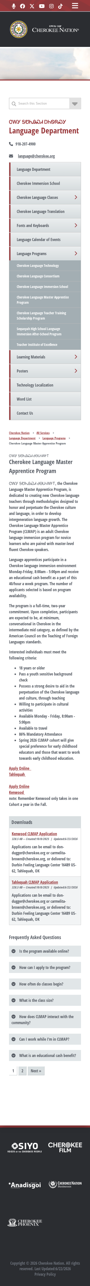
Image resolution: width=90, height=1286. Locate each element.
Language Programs (31, 253)
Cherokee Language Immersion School (42, 286)
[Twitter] (32, 6)
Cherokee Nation (19, 433)
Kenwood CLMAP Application (34, 834)
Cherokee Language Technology (38, 265)
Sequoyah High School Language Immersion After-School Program (39, 331)
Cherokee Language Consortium (38, 276)
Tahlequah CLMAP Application (35, 882)
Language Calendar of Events (38, 239)
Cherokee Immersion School (38, 183)
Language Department (33, 169)
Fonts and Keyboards (33, 225)
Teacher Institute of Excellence (37, 344)
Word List (24, 399)
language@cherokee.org (36, 156)
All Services (43, 433)
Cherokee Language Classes (37, 197)
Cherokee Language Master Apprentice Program (43, 300)
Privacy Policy (45, 1274)
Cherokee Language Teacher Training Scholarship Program (41, 316)
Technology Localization (35, 385)
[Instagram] (51, 6)
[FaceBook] (22, 6)
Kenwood (17, 792)
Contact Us (25, 413)
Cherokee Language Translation (40, 211)
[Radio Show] (14, 6)
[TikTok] (60, 6)
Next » (36, 1071)
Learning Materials (31, 357)
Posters (22, 371)
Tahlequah (17, 774)
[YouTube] (42, 6)
